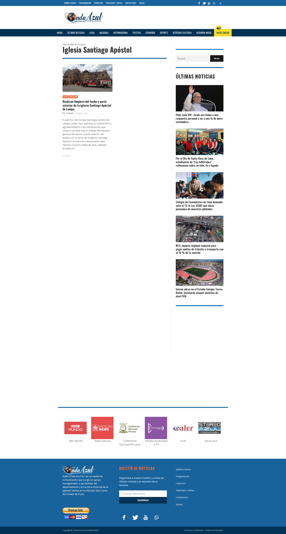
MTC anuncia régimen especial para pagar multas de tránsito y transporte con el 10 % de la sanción (199, 249)
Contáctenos (182, 497)
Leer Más (66, 155)
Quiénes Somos (183, 469)
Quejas (179, 504)
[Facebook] (199, 3)
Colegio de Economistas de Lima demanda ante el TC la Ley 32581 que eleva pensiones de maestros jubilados (199, 205)
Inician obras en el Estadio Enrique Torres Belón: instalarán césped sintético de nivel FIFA (199, 292)
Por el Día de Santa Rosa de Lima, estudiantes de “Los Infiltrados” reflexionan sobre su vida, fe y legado (197, 161)
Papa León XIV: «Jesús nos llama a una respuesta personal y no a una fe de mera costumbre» (199, 118)
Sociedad (73, 97)
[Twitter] (204, 3)
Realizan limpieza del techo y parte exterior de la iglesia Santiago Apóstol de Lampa (87, 105)
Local (65, 97)
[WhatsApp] (214, 3)
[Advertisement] (164, 17)
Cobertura (180, 483)
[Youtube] (209, 3)
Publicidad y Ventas (185, 490)
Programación (182, 476)
